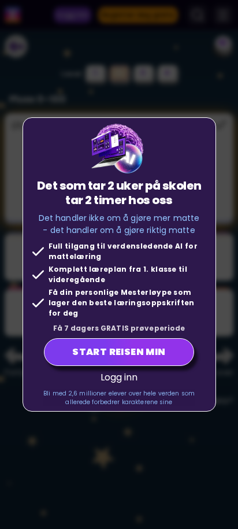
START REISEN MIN (118, 351)
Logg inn (119, 377)
